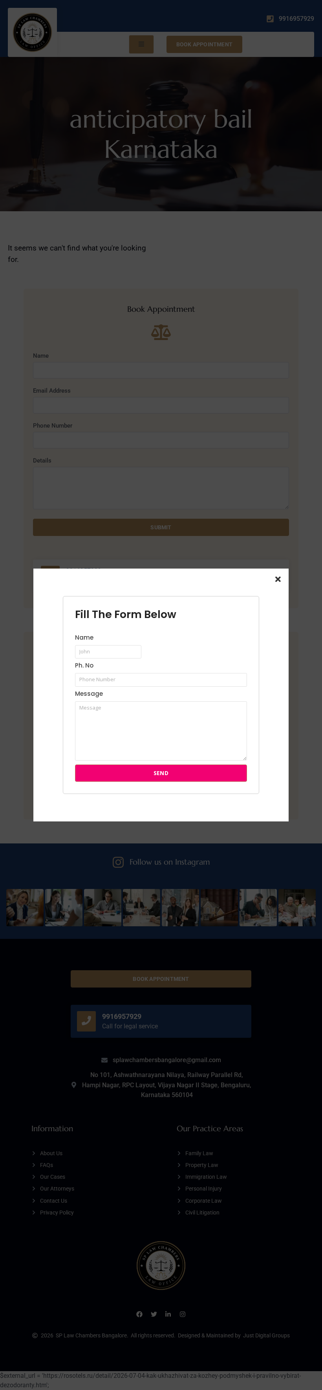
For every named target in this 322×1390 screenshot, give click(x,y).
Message (89, 694)
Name (84, 638)
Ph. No (84, 665)
